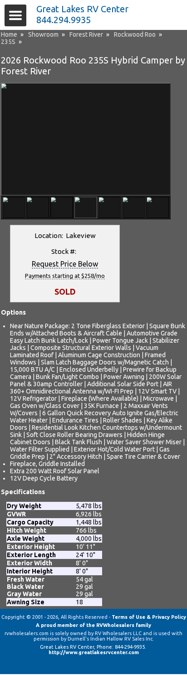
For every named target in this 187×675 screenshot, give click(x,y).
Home (9, 34)
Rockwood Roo (135, 34)
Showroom (43, 34)
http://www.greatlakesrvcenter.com (94, 652)
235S (8, 41)
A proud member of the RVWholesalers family (93, 625)
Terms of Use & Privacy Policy (149, 617)
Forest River (86, 34)
